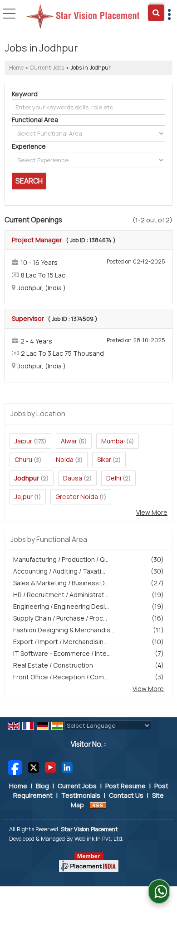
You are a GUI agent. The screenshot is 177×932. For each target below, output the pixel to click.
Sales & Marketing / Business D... (60, 583)
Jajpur (24, 496)
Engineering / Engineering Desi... (61, 606)
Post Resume (125, 785)
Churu (23, 459)
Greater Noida (76, 496)
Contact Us (126, 795)
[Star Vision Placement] (83, 17)
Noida (65, 459)
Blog (42, 785)
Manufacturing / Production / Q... (60, 559)
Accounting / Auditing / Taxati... (59, 571)
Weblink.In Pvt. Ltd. (98, 839)
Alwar (69, 441)
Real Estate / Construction (53, 665)
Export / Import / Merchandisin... (60, 641)
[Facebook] (15, 767)
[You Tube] (50, 767)
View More (151, 512)
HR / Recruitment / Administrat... (60, 594)
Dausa (72, 478)
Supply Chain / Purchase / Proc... (60, 618)
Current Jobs (47, 67)
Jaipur (23, 441)
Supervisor (28, 318)
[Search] (156, 13)
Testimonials (80, 795)
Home (16, 67)
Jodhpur (27, 478)
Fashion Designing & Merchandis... (63, 630)
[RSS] (98, 804)
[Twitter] (33, 767)
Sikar (104, 459)
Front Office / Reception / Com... (60, 677)
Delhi (113, 478)
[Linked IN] (67, 767)
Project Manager (37, 239)
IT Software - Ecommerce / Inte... (62, 653)
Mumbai (113, 441)
